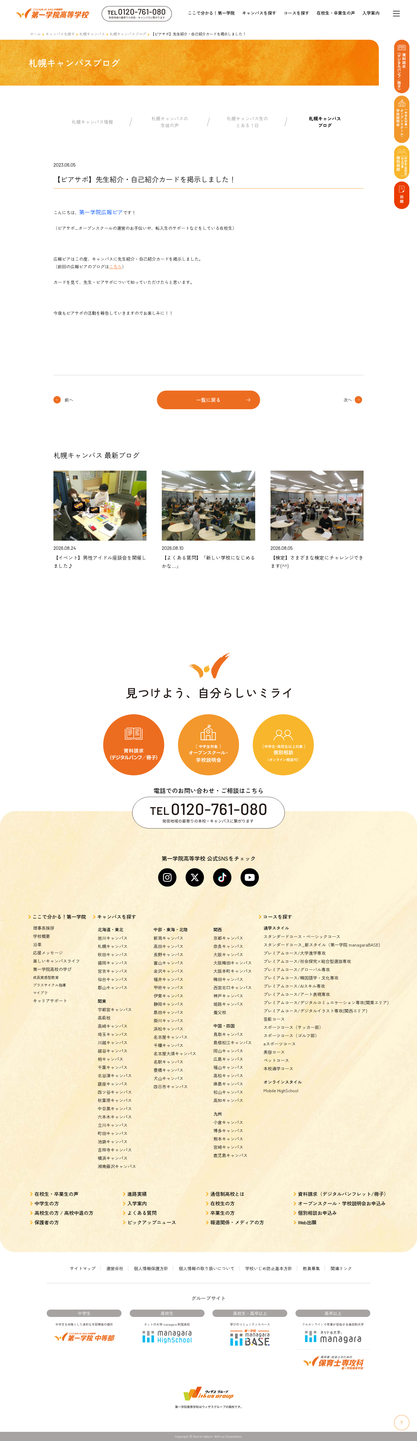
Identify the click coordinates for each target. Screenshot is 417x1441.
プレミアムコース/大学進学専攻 (294, 953)
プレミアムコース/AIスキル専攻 (294, 986)
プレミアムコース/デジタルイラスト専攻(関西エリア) (315, 1011)
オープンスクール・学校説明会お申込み (342, 1203)
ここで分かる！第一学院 (211, 13)
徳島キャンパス (228, 1084)
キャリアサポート (50, 1001)
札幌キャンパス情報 (92, 122)
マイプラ (40, 992)
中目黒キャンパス (115, 1108)
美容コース (274, 1052)
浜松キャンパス (168, 1029)
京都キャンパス (228, 938)
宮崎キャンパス (228, 1147)
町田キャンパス (113, 1133)
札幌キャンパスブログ (128, 33)
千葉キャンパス (113, 1067)
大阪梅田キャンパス (232, 963)
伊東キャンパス (168, 996)
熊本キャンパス (228, 1139)
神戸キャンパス (228, 996)
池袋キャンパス (113, 1141)
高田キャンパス (168, 946)
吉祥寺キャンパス (115, 1150)
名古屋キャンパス (171, 1037)
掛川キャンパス (168, 1020)
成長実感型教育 (46, 977)
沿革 (37, 944)
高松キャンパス (228, 1075)
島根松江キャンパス (232, 1042)
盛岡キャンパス (113, 963)
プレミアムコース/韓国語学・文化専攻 (301, 978)
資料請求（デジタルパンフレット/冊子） (343, 1193)
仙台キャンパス (113, 979)
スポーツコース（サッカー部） (293, 1027)
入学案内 (370, 13)
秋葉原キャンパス (115, 1100)
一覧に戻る (208, 399)
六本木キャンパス (115, 1117)
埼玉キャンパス (113, 1034)
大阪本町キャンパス (232, 971)
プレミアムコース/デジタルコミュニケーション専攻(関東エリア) (326, 1002)
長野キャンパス (168, 954)
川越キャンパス (113, 1042)
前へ (69, 400)
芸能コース (274, 1019)
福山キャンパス (228, 1067)
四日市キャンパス (171, 1086)
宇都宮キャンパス (115, 1009)
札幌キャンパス (92, 33)
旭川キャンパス (113, 938)
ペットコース (276, 1060)
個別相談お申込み (317, 1212)
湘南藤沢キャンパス (117, 1166)
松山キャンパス (228, 1092)
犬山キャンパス (168, 1078)
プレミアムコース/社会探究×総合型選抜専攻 (307, 961)
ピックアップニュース (151, 1222)
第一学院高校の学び (52, 969)
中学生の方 (46, 1203)
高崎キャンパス (113, 1026)
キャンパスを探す (259, 13)
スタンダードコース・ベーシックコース (301, 936)
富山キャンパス (168, 963)
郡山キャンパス (113, 987)
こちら (115, 266)
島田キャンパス (168, 1012)
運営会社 (114, 1268)
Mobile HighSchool (280, 1090)
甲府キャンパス (168, 987)
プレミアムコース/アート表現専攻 (296, 994)
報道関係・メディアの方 (237, 1222)
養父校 (219, 1012)
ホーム (35, 33)
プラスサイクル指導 (49, 984)
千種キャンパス (168, 1045)
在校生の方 (222, 1203)
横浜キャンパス (113, 1158)
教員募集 (311, 1268)
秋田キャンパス (113, 954)
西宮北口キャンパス (232, 987)
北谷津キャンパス (115, 1075)
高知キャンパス (228, 1100)
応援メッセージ (48, 953)
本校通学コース (278, 1068)
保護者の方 (46, 1222)
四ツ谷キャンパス (115, 1092)
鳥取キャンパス (228, 1034)
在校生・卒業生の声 (336, 13)
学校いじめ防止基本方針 (268, 1268)
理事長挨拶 (43, 928)
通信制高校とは (227, 1193)
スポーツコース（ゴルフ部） (291, 1035)
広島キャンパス (228, 1059)
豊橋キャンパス (168, 1070)
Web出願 (307, 1222)
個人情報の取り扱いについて (206, 1268)
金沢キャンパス (168, 971)
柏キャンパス (110, 1059)
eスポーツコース (279, 1044)
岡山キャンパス (228, 1051)
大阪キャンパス (228, 954)
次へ (347, 400)
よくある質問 (142, 1212)
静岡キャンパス (168, 1004)
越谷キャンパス (113, 1051)
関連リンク (341, 1268)
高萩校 (104, 1018)
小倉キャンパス (228, 1122)
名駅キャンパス (168, 1062)
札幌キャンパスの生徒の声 (169, 122)
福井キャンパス (168, 979)
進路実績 (137, 1193)
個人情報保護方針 (151, 1268)
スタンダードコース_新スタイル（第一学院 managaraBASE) (321, 945)
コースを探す (296, 13)
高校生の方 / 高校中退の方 (63, 1212)
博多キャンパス (228, 1130)
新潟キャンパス (168, 938)
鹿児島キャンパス (230, 1155)
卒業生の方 (222, 1212)
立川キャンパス (113, 1125)
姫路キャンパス (228, 1004)
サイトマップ (83, 1268)
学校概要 (41, 936)
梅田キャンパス (228, 979)
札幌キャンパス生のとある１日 (247, 122)
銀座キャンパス (113, 1084)
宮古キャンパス (113, 971)
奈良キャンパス (228, 946)
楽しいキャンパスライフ (56, 961)
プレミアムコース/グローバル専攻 (296, 969)
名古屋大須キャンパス (175, 1053)
